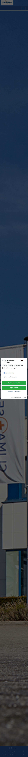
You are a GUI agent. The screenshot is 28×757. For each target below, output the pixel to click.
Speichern (14, 388)
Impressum (24, 397)
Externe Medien (10, 377)
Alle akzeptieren (14, 383)
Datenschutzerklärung (16, 397)
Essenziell (8, 373)
